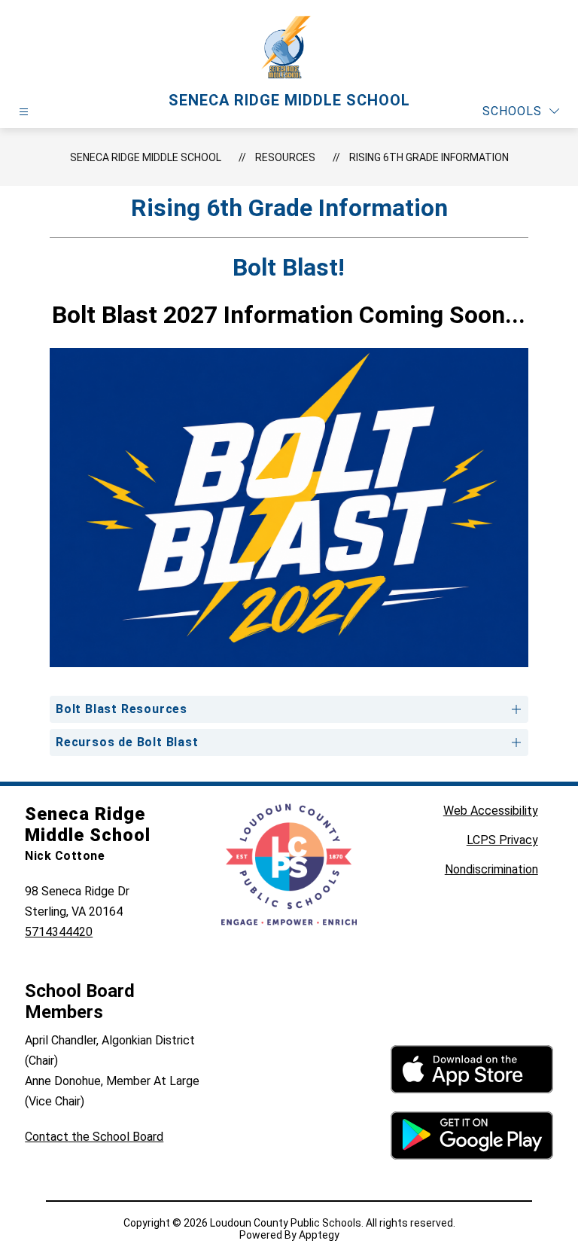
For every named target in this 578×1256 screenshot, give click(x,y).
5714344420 (59, 932)
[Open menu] (23, 111)
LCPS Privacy (502, 840)
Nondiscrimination (491, 869)
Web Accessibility (490, 810)
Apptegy (319, 1235)
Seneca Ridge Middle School (145, 157)
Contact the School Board (94, 1136)
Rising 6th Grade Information (429, 157)
